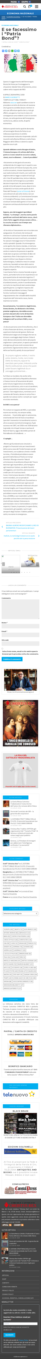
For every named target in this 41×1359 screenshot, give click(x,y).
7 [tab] (27, 572)
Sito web (5, 640)
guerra (8, 950)
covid (14, 943)
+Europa (8, 929)
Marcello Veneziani (12, 961)
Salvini (32, 971)
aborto (18, 929)
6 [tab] (24, 572)
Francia (32, 943)
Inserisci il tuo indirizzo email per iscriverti (16, 1318)
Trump (7, 978)
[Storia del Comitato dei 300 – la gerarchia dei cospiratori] (6, 813)
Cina (6, 943)
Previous (3, 564)
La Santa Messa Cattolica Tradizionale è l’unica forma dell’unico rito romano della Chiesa (23, 804)
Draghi (22, 943)
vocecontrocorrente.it (23, 981)
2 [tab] (14, 572)
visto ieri (13, 102)
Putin (13, 971)
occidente (17, 968)
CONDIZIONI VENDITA (9, 1287)
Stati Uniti (17, 974)
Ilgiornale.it (19, 950)
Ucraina (17, 978)
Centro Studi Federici (21, 936)
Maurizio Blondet (25, 964)
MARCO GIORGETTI (12, 97)
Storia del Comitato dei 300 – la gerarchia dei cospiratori (22, 812)
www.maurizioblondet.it (14, 985)
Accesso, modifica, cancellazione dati (18, 1298)
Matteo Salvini (10, 964)
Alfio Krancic (30, 929)
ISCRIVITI (9, 1335)
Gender (7, 947)
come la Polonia (23, 191)
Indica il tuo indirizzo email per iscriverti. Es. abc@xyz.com (16, 1329)
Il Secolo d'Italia (10, 954)
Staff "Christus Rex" (22, 42)
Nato (7, 968)
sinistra (7, 974)
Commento (6, 598)
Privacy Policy (8, 1290)
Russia (23, 971)
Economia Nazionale (10, 25)
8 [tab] (30, 572)
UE (26, 978)
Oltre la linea (30, 968)
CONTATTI (5, 1283)
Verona (7, 981)
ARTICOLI (5, 1275)
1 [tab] (11, 572)
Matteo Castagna (29, 961)
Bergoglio (25, 933)
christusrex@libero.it (32, 1212)
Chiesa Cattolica (10, 940)
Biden (7, 936)
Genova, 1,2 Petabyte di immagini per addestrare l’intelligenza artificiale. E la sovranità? (23, 843)
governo (28, 947)
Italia (7, 957)
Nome (5, 623)
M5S (22, 957)
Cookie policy (8, 1294)
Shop (4, 1279)
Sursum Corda (30, 974)
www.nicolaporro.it (12, 988)
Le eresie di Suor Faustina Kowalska (24, 897)
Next (37, 564)
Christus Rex (25, 940)
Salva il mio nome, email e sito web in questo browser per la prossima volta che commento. (20, 652)
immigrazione (25, 954)
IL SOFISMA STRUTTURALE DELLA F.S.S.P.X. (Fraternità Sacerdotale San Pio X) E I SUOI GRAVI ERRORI (24, 821)
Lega (15, 957)
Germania (17, 947)
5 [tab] (22, 572)
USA (33, 978)
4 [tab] (19, 572)
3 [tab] (17, 572)
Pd (6, 971)
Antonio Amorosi (11, 933)
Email (4, 631)
